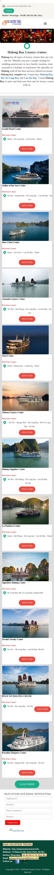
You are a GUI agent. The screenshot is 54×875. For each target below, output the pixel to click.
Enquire (9, 11)
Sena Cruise (7, 356)
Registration (12, 822)
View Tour (27, 149)
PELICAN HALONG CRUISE (17, 696)
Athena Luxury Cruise (13, 412)
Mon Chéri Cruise (10, 242)
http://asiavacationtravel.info (25, 849)
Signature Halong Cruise (13, 582)
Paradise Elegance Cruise (14, 753)
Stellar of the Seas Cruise (13, 185)
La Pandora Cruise (11, 526)
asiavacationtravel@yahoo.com (19, 6)
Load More (27, 784)
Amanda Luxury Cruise (13, 299)
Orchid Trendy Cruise (12, 639)
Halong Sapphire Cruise (13, 469)
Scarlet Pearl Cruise (11, 129)
